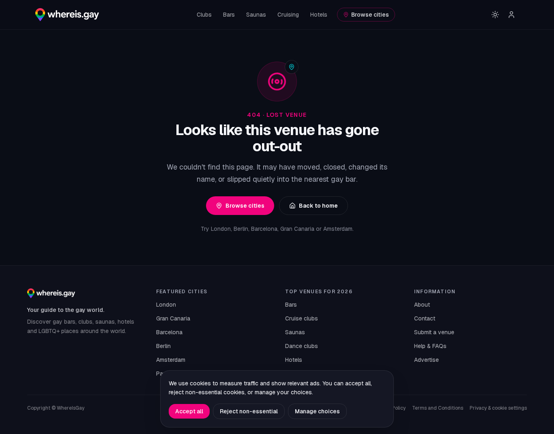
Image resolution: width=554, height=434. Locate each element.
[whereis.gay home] (67, 14)
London (166, 304)
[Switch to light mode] (495, 14)
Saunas (256, 14)
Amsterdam (170, 359)
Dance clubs (301, 346)
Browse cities (370, 14)
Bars (229, 14)
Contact (424, 318)
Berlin (163, 346)
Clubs (204, 14)
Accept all (189, 411)
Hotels (318, 14)
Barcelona (169, 332)
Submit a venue (434, 332)
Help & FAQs (430, 346)
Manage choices (317, 411)
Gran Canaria (173, 318)
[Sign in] (511, 14)
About (422, 304)
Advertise (426, 359)
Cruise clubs (301, 318)
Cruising (288, 14)
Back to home (318, 205)
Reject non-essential (249, 411)
